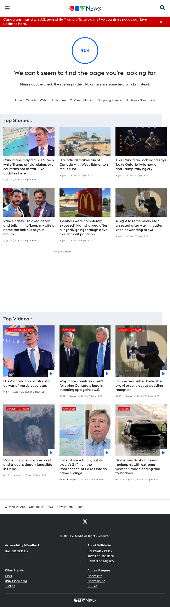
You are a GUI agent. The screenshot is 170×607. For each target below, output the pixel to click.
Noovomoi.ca (96, 581)
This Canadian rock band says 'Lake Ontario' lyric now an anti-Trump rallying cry (140, 164)
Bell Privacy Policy (99, 551)
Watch (44, 100)
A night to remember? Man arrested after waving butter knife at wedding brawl (139, 225)
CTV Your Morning (82, 100)
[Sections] (7, 8)
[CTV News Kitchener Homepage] (85, 8)
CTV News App (15, 506)
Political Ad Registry (100, 560)
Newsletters (64, 506)
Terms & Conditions (100, 556)
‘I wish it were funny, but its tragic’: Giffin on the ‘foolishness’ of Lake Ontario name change (83, 466)
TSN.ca (10, 586)
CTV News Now (135, 100)
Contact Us (36, 506)
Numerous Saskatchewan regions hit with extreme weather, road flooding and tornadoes (137, 466)
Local (18, 100)
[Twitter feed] (85, 521)
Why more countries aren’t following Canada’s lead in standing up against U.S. (81, 385)
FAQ (50, 506)
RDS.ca (92, 586)
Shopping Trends (109, 100)
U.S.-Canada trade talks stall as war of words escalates (27, 383)
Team (79, 506)
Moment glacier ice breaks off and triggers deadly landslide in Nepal (28, 464)
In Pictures (59, 100)
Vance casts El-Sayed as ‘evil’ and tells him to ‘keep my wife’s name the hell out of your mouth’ (28, 227)
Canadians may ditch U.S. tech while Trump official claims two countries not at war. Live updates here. (28, 166)
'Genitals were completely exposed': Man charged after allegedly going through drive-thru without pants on (84, 227)
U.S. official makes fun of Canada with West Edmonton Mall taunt (84, 164)
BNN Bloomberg (16, 581)
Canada (31, 100)
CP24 (8, 576)
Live (152, 100)
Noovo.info (94, 576)
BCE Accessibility (16, 551)
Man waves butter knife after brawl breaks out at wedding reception (139, 385)
